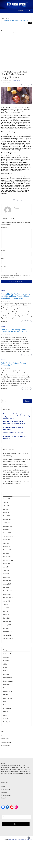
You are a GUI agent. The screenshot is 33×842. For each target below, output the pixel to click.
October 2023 (7, 594)
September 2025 (8, 536)
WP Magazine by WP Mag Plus (23, 839)
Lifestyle (18, 81)
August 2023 (6, 601)
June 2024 (6, 570)
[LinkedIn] (7, 807)
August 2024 (6, 563)
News (5, 701)
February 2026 (7, 519)
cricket (5, 664)
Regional (5, 712)
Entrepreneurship (8, 681)
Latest (14, 81)
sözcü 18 (5, 464)
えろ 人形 (6, 481)
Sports (5, 715)
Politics (5, 705)
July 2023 (5, 604)
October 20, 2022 (7, 81)
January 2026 (7, 523)
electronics (6, 470)
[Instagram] (16, 807)
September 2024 (8, 560)
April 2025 (6, 543)
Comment (4, 227)
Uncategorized (7, 722)
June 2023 (6, 608)
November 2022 (7, 632)
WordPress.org (5, 745)
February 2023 (7, 621)
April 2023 (6, 614)
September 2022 (8, 638)
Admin (16, 208)
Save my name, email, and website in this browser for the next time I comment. (15, 276)
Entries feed (5, 739)
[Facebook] (3, 807)
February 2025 (7, 550)
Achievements (7, 654)
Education (6, 674)
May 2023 (5, 611)
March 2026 (6, 516)
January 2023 (7, 625)
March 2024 (6, 577)
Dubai (5, 667)
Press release (7, 708)
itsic (4, 459)
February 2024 (7, 580)
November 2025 (7, 529)
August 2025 (6, 540)
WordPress (11, 839)
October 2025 (7, 533)
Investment (6, 684)
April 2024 (6, 574)
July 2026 (5, 502)
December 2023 (7, 587)
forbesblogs (6, 454)
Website (3, 266)
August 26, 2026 (6, 301)
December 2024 (7, 553)
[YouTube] (11, 807)
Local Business (7, 698)
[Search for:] (23, 10)
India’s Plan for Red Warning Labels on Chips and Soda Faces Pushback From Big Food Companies (15, 296)
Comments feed (6, 742)
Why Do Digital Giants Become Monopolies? (15, 20)
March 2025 (6, 546)
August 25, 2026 (6, 368)
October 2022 (7, 635)
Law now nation (7, 691)
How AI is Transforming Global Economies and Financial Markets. (14, 330)
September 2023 (8, 597)
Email (3, 258)
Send (15, 824)
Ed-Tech (5, 671)
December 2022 (7, 628)
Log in (3, 735)
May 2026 (5, 509)
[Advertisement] (16, 50)
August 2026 (6, 499)
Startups (5, 718)
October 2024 (7, 557)
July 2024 (5, 567)
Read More (4, 321)
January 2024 (7, 584)
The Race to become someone (13, 433)
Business (6, 660)
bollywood (6, 657)
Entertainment (7, 678)
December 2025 (7, 526)
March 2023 (6, 618)
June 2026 (6, 506)
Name (3, 250)
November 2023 (7, 591)
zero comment (6, 83)
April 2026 (6, 512)
